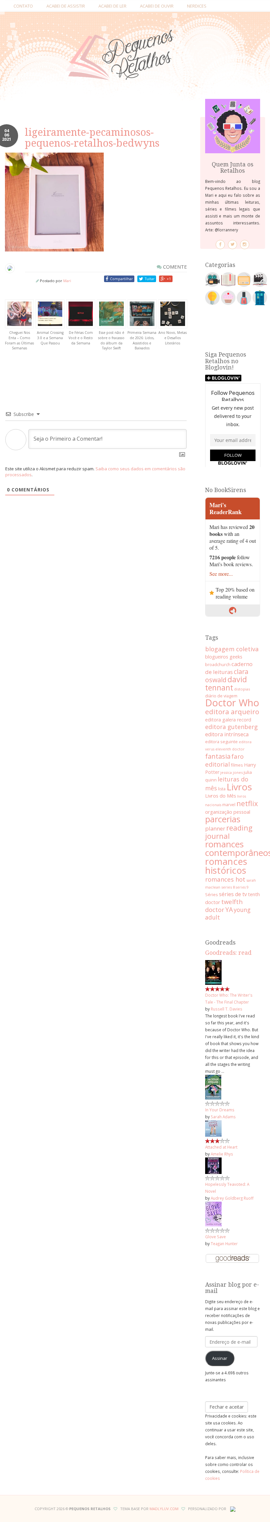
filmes (237, 765)
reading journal (229, 832)
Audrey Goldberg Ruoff (232, 1198)
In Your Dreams (219, 1109)
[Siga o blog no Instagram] (244, 244)
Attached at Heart (221, 1147)
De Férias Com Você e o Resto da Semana (80, 337)
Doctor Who (232, 702)
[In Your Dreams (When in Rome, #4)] (213, 1086)
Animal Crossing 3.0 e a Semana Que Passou (50, 337)
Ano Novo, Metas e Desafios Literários (172, 337)
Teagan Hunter (224, 1243)
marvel (228, 804)
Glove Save (215, 1236)
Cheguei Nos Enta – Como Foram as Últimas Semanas (19, 340)
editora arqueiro (232, 711)
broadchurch (217, 664)
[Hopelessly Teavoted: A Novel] (213, 1165)
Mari (67, 280)
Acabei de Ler (112, 6)
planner (215, 828)
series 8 (228, 887)
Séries (211, 894)
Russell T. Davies (226, 1008)
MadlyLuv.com (163, 1508)
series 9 (242, 887)
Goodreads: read (228, 953)
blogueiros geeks (223, 657)
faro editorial (224, 760)
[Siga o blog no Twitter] (232, 244)
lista (222, 789)
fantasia (217, 756)
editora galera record (228, 720)
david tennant (226, 683)
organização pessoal (227, 811)
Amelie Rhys (222, 1153)
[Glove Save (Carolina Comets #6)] (213, 1213)
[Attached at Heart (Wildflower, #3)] (213, 1128)
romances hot (225, 879)
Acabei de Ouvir (157, 6)
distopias (242, 689)
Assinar (219, 1358)
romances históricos (226, 865)
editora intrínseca (227, 734)
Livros (239, 786)
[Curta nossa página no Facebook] (220, 244)
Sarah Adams (223, 1116)
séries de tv (233, 894)
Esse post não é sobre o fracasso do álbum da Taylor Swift (111, 340)
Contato (23, 6)
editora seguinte (221, 742)
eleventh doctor (230, 748)
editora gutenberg (231, 727)
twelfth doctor (224, 905)
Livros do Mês (220, 795)
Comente (174, 266)
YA (229, 909)
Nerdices (196, 6)
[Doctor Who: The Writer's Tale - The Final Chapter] (213, 972)
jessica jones (231, 772)
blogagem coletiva (232, 649)
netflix (247, 803)
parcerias (222, 819)
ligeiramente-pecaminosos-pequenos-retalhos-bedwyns (92, 138)
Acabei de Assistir (65, 6)
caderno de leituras (229, 668)
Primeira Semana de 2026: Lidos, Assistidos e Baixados (141, 340)
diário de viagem (221, 696)
